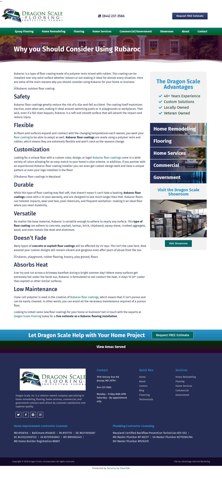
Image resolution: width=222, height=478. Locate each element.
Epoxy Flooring (24, 31)
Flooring (79, 31)
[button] (111, 346)
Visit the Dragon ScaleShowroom (178, 191)
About (185, 31)
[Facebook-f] (26, 415)
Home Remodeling (53, 31)
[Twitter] (18, 415)
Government (167, 177)
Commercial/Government (136, 31)
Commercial (166, 165)
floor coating (22, 137)
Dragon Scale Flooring (27, 316)
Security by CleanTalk (118, 468)
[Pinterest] (33, 415)
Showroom (166, 31)
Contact (202, 31)
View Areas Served (111, 347)
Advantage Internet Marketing (196, 461)
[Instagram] (40, 415)
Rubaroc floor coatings (107, 157)
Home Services (101, 31)
